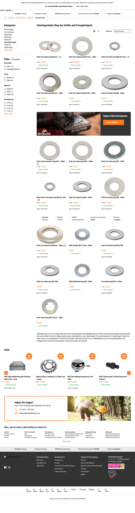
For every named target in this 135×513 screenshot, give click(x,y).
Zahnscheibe (8, 47)
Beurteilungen (123, 459)
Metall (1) (10, 89)
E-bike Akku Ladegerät (30, 437)
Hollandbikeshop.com (68, 498)
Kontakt (57, 463)
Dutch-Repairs (85, 471)
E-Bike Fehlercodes (60, 471)
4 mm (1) (10, 103)
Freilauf (6, 437)
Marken (83, 474)
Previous (6, 373)
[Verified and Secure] (112, 474)
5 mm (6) (10, 106)
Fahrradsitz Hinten (50, 435)
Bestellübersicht (41, 463)
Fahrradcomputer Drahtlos (72, 435)
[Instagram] (9, 467)
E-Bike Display (28, 435)
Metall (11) (10, 78)
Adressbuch (40, 466)
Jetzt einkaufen (112, 122)
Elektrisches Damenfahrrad (112, 434)
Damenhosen (88, 435)
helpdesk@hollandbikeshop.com (29, 413)
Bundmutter (8, 37)
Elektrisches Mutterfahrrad (112, 437)
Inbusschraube (9, 29)
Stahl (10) (10, 94)
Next (129, 373)
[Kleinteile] (6, 18)
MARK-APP (83, 498)
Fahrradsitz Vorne (49, 434)
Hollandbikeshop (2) (13, 69)
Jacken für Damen (90, 437)
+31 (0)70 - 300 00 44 (26, 410)
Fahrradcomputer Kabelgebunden (74, 434)
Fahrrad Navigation (70, 437)
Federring (7, 45)
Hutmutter (7, 40)
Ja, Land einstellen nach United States (59, 6)
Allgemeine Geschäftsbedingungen (91, 466)
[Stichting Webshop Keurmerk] (116, 466)
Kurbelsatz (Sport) (9, 434)
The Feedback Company (115, 461)
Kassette (6, 435)
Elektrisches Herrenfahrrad (112, 435)
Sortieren (109, 31)
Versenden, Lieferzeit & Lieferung (65, 466)
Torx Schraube (9, 32)
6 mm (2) (10, 108)
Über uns (83, 460)
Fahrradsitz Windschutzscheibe (53, 437)
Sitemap (83, 469)
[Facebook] (5, 467)
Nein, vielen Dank (82, 6)
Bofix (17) (10, 67)
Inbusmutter (8, 35)
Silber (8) (10, 80)
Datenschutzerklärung (87, 463)
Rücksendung (59, 469)
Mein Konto (40, 460)
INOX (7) (10, 92)
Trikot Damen (88, 434)
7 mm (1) (10, 111)
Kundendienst (59, 460)
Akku (25, 434)
